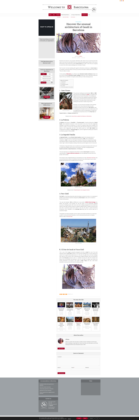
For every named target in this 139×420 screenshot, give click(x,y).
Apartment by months (46, 78)
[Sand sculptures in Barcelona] (87, 319)
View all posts (61, 348)
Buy (54, 14)
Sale (50, 74)
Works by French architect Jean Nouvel (61, 325)
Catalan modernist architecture (73, 153)
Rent (50, 14)
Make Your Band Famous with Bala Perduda (96, 309)
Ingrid (96, 327)
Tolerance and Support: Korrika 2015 (70, 309)
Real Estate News (65, 14)
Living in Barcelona (75, 14)
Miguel (79, 312)
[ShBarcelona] (69, 7)
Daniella (70, 327)
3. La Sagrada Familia (64, 84)
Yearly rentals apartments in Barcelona (46, 388)
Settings (91, 418)
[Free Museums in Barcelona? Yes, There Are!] (70, 319)
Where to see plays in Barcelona (78, 324)
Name (59, 367)
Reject (85, 418)
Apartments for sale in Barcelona (45, 390)
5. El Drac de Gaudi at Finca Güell (66, 87)
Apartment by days (46, 80)
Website (87, 367)
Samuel (62, 313)
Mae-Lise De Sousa (62, 328)
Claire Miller (87, 313)
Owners (58, 14)
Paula (96, 313)
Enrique (70, 313)
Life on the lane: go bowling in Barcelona (61, 309)
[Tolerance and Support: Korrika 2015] (69, 305)
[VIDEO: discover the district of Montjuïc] (87, 304)
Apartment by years (46, 76)
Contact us (84, 14)
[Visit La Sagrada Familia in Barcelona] (95, 319)
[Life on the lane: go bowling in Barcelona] (61, 304)
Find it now (43, 82)
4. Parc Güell (62, 85)
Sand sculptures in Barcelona (87, 324)
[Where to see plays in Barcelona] (78, 319)
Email (73, 367)
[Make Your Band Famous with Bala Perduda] (95, 304)
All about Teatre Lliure (78, 309)
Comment (60, 356)
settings (69, 418)
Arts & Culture (78, 21)
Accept (79, 418)
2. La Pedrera (62, 83)
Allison (80, 56)
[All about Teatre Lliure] (78, 304)
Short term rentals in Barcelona (45, 387)
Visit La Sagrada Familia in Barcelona (96, 324)
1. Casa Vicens (63, 81)
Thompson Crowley (87, 327)
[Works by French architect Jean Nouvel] (61, 319)
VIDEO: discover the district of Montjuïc (87, 309)
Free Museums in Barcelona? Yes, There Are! (70, 324)
